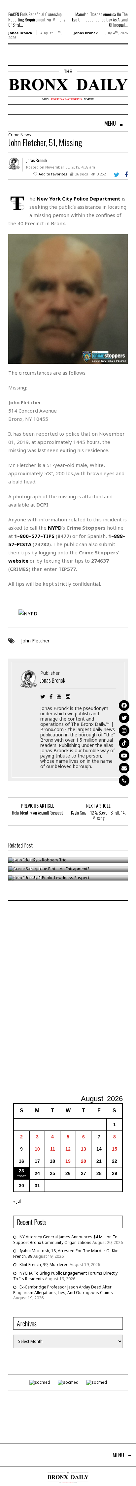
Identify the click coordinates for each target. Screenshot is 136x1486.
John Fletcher (35, 640)
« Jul (17, 1201)
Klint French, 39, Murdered (44, 1264)
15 (114, 1149)
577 (35, 536)
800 (24, 536)
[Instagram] (124, 730)
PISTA (24, 544)
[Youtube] (124, 755)
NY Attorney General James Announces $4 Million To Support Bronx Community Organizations (65, 1239)
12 (68, 1149)
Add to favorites (53, 173)
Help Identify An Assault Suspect (37, 812)
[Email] (124, 768)
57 (11, 544)
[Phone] (124, 780)
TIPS (48, 536)
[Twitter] (124, 718)
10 (37, 1149)
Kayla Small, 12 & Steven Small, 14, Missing (98, 815)
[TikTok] (124, 743)
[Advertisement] (68, 999)
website (18, 560)
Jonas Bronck (20, 32)
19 (68, 1161)
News (25, 135)
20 (83, 1161)
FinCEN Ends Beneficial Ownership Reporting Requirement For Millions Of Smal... (36, 19)
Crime (13, 135)
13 (83, 1149)
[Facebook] (124, 705)
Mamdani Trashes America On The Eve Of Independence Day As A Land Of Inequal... (100, 19)
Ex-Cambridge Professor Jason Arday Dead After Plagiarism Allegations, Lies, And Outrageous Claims (63, 1289)
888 (118, 536)
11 (52, 1149)
